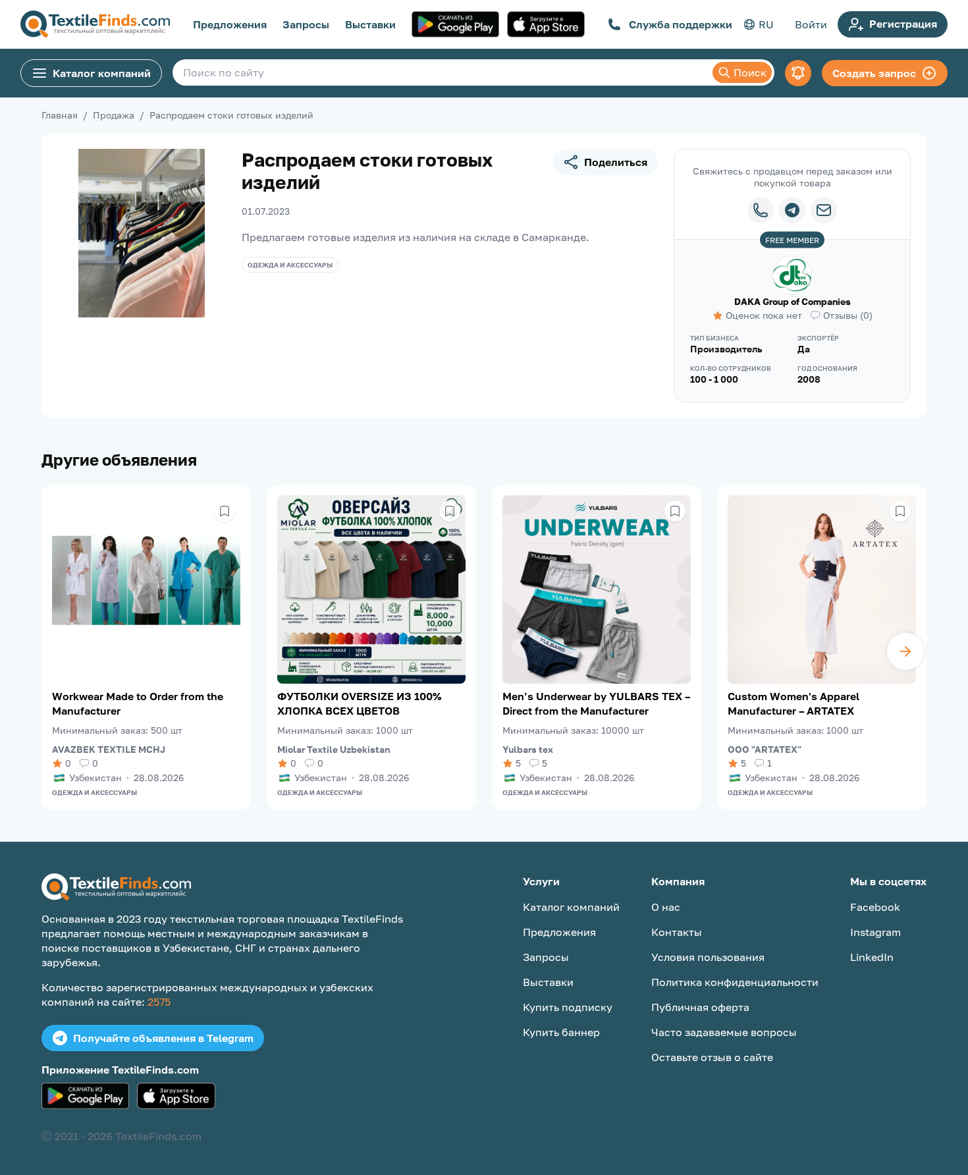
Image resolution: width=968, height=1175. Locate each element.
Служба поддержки (680, 24)
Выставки (370, 24)
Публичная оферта (700, 1007)
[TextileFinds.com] (95, 24)
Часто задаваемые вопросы (724, 1032)
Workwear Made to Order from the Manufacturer (137, 703)
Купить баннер (561, 1032)
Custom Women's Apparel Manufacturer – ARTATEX (793, 703)
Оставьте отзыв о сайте (712, 1057)
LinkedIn (872, 957)
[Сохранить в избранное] (224, 511)
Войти (811, 24)
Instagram (875, 932)
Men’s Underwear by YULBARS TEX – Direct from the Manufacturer (596, 703)
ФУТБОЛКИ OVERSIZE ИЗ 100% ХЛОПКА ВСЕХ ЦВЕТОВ (359, 703)
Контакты (676, 932)
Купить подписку (567, 1007)
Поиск (750, 72)
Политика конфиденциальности (735, 982)
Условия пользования (708, 957)
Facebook (875, 907)
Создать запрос (874, 73)
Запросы (305, 24)
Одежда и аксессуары (290, 265)
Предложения (230, 24)
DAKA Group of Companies (792, 301)
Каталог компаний (102, 73)
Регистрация (903, 23)
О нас (665, 907)
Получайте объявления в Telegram (163, 1038)
